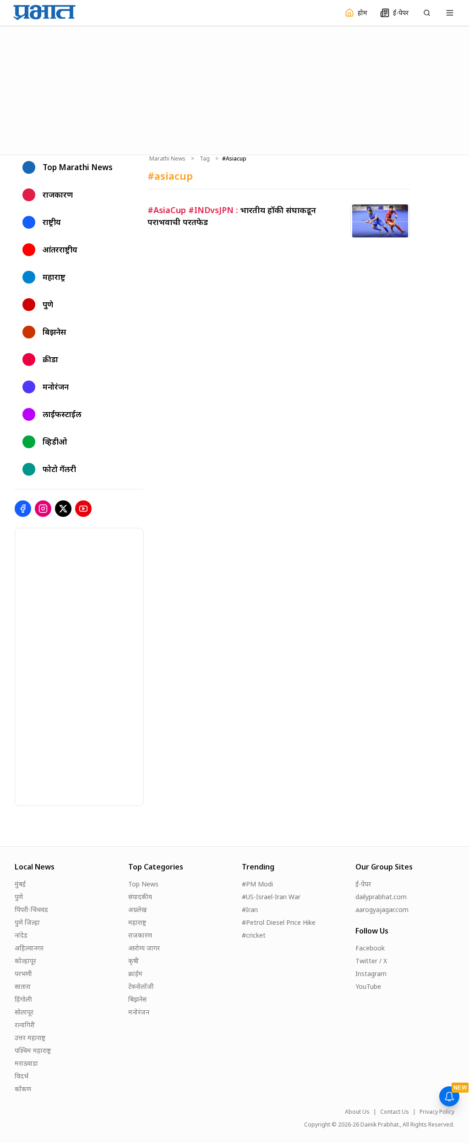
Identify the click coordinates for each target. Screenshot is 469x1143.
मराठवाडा (26, 1063)
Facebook (370, 948)
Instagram (371, 973)
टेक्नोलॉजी (141, 986)
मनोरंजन (138, 1012)
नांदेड (21, 935)
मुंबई (20, 884)
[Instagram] (43, 508)
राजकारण (140, 935)
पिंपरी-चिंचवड (31, 909)
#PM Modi (257, 884)
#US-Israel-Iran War (271, 896)
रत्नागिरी (25, 1024)
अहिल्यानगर (29, 948)
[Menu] (450, 13)
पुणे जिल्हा (27, 922)
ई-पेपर (363, 884)
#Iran (250, 909)
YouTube (368, 986)
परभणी (23, 973)
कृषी (133, 960)
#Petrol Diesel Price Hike (279, 922)
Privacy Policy (437, 1112)
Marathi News (167, 158)
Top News (143, 884)
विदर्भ (21, 1076)
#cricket (254, 935)
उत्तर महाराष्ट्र (30, 1037)
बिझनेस (137, 999)
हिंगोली (23, 999)
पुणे (19, 896)
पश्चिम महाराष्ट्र (33, 1050)
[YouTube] (83, 508)
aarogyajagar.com (382, 909)
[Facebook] (23, 508)
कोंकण (23, 1088)
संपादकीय (140, 896)
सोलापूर (24, 1012)
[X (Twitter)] (63, 508)
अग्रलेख (137, 909)
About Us (357, 1112)
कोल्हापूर (25, 960)
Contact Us (394, 1112)
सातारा (23, 986)
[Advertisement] (234, 89)
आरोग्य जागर (144, 948)
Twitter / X (371, 960)
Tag (205, 158)
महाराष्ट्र (137, 922)
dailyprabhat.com (381, 896)
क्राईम (135, 973)
